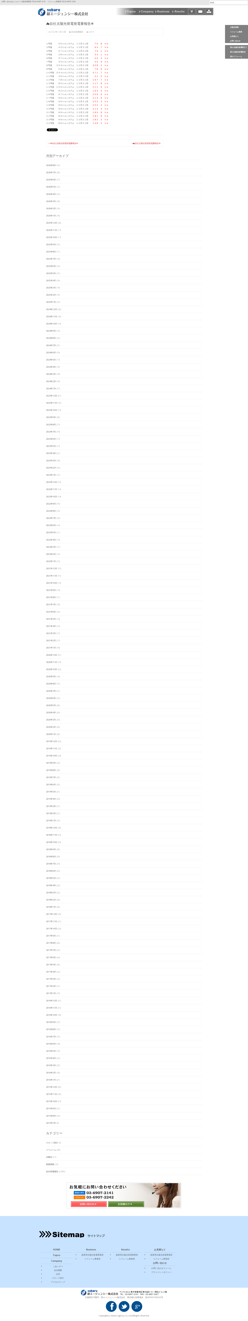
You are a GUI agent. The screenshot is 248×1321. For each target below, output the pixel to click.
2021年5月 (51, 619)
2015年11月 (51, 1094)
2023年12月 (51, 395)
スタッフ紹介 (52, 1142)
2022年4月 (51, 539)
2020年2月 (51, 727)
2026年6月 (51, 179)
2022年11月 (51, 489)
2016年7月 (51, 1036)
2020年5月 (51, 705)
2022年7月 (51, 518)
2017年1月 (51, 993)
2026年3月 (51, 201)
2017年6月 (51, 957)
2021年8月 (51, 597)
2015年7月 (51, 1123)
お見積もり (234, 36)
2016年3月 (51, 1065)
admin (91, 31)
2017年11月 (51, 921)
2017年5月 (51, 964)
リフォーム (51, 1149)
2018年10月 (51, 842)
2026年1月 (51, 215)
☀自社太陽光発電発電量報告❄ (64, 143)
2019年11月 (51, 748)
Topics (131, 11)
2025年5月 (51, 273)
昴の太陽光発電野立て (238, 47)
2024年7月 (51, 345)
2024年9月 (51, 330)
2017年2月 (51, 986)
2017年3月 (51, 979)
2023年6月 (51, 438)
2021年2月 (51, 640)
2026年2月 (51, 208)
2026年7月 (51, 172)
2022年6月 (51, 525)
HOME (56, 1249)
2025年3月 (51, 287)
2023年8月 (51, 424)
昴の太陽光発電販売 (238, 52)
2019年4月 (51, 798)
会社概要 (58, 1270)
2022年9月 (51, 503)
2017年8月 (51, 943)
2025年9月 (51, 244)
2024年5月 (51, 359)
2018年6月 (51, 870)
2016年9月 (51, 1022)
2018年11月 (51, 834)
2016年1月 (51, 1079)
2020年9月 (51, 676)
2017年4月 (51, 971)
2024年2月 (51, 381)
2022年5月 (51, 532)
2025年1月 (51, 302)
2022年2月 (51, 554)
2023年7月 (51, 431)
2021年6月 (51, 611)
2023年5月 (51, 446)
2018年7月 (51, 863)
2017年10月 (51, 928)
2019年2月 (51, 813)
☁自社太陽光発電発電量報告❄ (147, 143)
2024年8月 (51, 338)
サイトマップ (209, 11)
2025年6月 (51, 266)
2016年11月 (51, 1007)
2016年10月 (51, 1015)
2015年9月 (51, 1108)
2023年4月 (51, 453)
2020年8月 (51, 683)
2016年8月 (51, 1029)
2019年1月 (51, 820)
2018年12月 (51, 827)
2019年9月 (51, 762)
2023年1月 (51, 474)
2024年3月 (51, 374)
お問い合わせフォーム (161, 1268)
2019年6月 (51, 784)
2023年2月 (51, 467)
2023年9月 (51, 417)
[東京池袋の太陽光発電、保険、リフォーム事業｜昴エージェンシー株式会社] (60, 11)
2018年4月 (51, 885)
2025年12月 (51, 222)
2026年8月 (51, 165)
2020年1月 (51, 734)
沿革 (58, 1274)
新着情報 (50, 1164)
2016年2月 (51, 1072)
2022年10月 (51, 496)
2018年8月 (51, 856)
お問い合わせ (235, 41)
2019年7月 (51, 777)
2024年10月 (51, 323)
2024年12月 (51, 309)
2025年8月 (51, 251)
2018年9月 (51, 849)
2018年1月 (51, 906)
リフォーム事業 (236, 32)
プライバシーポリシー (161, 1272)
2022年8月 (51, 510)
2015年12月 (51, 1087)
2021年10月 (51, 583)
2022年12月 (51, 482)
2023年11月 (51, 402)
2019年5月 (51, 791)
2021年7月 (51, 604)
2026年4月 (51, 194)
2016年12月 (51, 1000)
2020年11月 (51, 662)
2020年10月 (51, 669)
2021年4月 (51, 626)
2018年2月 (51, 899)
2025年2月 (51, 294)
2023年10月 (51, 410)
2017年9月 (51, 935)
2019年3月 (51, 806)
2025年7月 (51, 258)
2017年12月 (51, 914)
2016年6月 (51, 1043)
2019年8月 (51, 770)
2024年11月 (51, 316)
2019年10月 (51, 755)
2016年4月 (51, 1058)
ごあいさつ (58, 1266)
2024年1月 (51, 388)
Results (179, 11)
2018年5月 (51, 878)
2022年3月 (51, 547)
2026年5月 (51, 186)
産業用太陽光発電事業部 (92, 1254)
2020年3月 (51, 719)
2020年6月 (51, 698)
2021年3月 (51, 633)
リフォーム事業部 (92, 1258)
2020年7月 (51, 691)
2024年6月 (51, 352)
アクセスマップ (58, 1282)
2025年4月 (51, 280)
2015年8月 (51, 1115)
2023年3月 (51, 460)
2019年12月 (51, 741)
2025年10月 (51, 237)
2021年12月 (51, 568)
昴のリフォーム (236, 56)
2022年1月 (51, 561)
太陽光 (49, 1157)
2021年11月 (51, 575)
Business (162, 11)
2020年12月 (51, 655)
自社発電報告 (77, 31)
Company (146, 11)
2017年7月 (51, 950)
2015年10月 (51, 1101)
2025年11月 (51, 230)
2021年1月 (51, 647)
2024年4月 (51, 366)
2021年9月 (51, 590)
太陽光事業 (234, 27)
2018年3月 (51, 892)
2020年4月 (51, 712)
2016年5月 (51, 1051)
